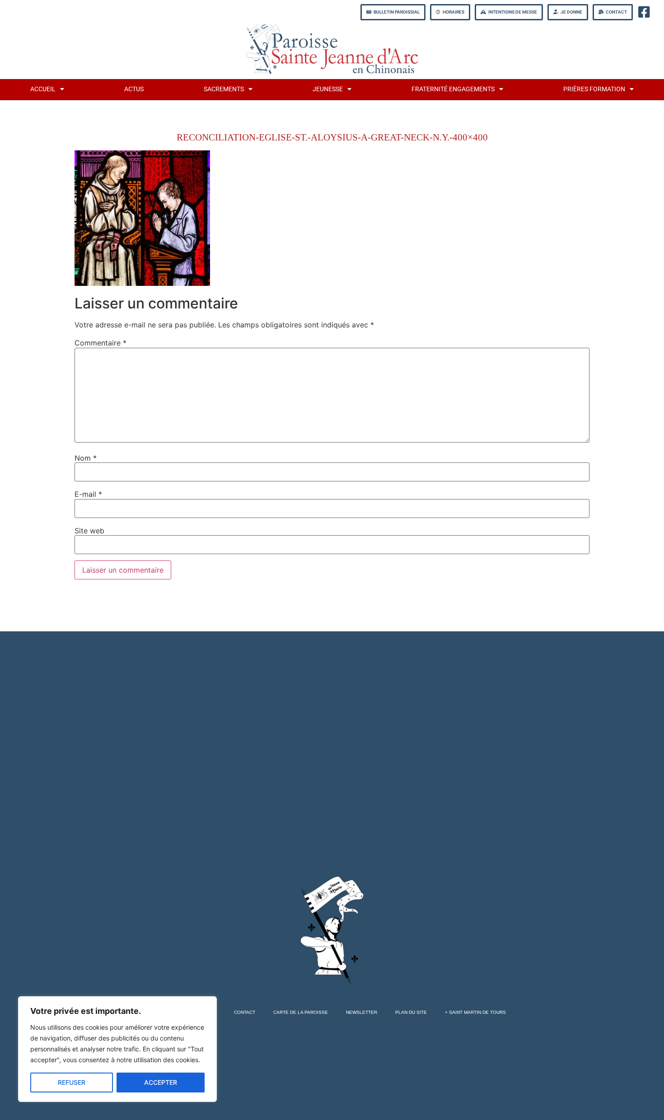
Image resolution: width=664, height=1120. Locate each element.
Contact (244, 1012)
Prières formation (594, 89)
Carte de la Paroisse (300, 1012)
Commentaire (100, 342)
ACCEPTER (160, 1082)
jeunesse (328, 89)
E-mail (88, 494)
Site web (89, 530)
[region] (117, 1049)
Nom (86, 458)
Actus (134, 89)
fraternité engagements (453, 89)
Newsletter (361, 1012)
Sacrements (224, 89)
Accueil (43, 89)
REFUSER (71, 1082)
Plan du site (411, 1012)
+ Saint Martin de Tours (475, 1012)
